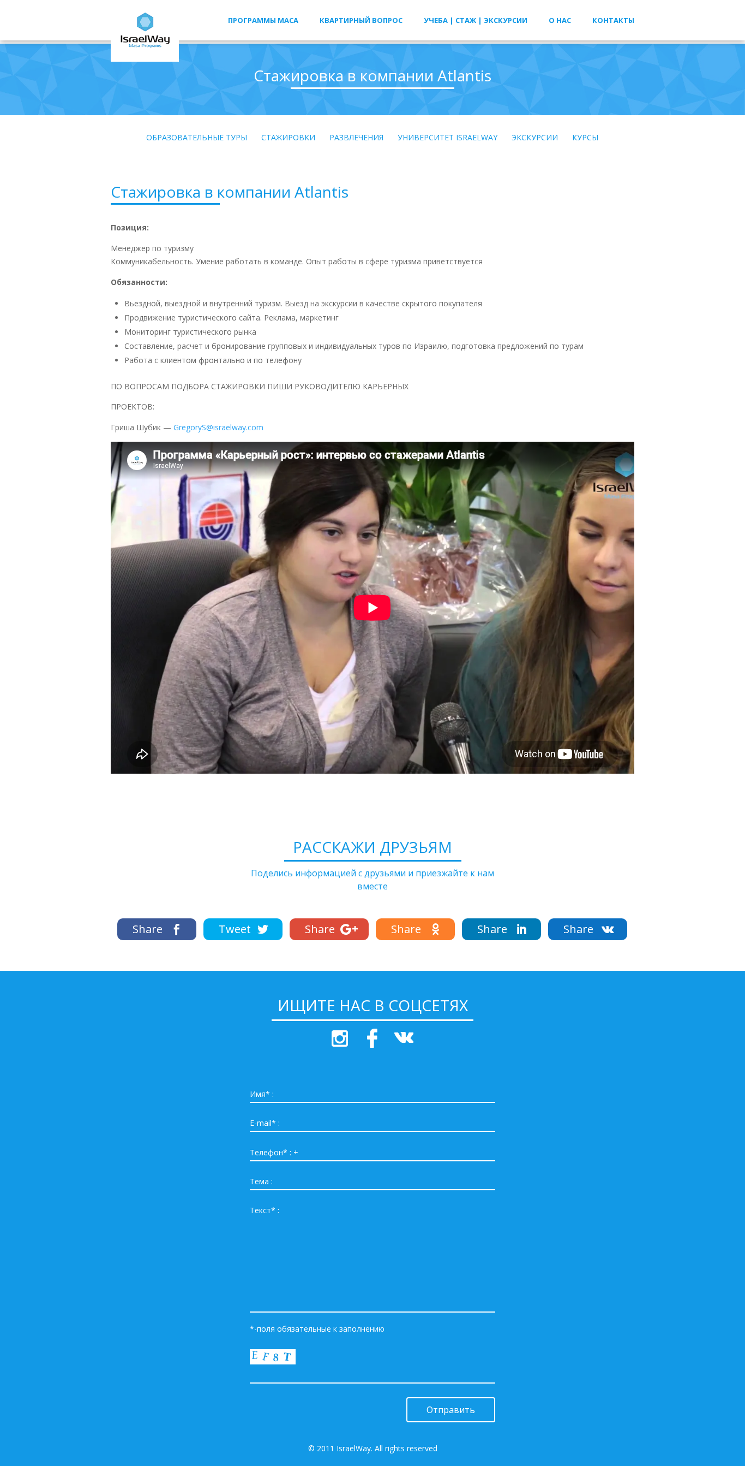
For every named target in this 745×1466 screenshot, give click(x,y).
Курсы (585, 138)
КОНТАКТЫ (613, 20)
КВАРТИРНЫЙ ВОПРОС (361, 20)
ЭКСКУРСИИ (535, 138)
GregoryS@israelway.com (218, 427)
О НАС (560, 20)
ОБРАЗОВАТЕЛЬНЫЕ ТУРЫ (196, 138)
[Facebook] (156, 929)
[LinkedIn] (501, 929)
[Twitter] (243, 929)
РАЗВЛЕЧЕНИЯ (356, 138)
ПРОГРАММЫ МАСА (263, 20)
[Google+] (329, 929)
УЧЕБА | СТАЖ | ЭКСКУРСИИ (475, 20)
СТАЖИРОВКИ (288, 138)
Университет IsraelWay (447, 138)
